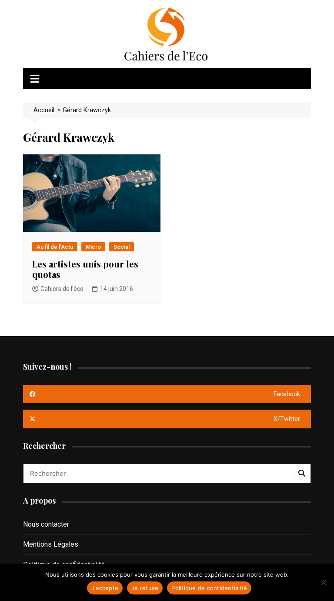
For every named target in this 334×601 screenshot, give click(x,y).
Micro (93, 247)
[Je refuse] (323, 582)
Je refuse (144, 587)
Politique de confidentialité (209, 587)
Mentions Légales (50, 544)
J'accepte (104, 587)
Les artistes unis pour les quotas (85, 269)
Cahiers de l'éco (62, 288)
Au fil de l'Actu (55, 247)
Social (122, 247)
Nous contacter (46, 524)
